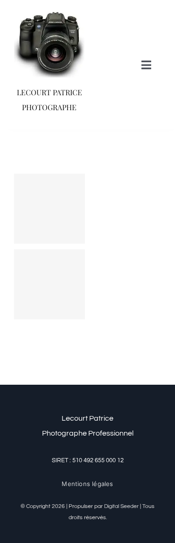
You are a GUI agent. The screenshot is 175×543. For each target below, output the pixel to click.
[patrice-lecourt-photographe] (49, 10)
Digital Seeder (121, 506)
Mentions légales (87, 483)
